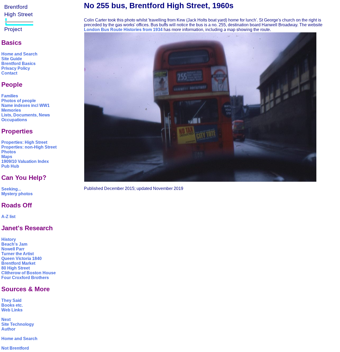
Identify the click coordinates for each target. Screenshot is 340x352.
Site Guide (11, 59)
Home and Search (19, 54)
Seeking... (11, 189)
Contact (9, 73)
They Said (11, 300)
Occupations (14, 120)
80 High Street (15, 268)
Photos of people (18, 100)
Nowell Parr (12, 249)
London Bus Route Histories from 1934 (123, 29)
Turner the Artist (17, 253)
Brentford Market (18, 263)
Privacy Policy (15, 68)
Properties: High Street (24, 142)
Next (6, 319)
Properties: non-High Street (29, 147)
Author (8, 329)
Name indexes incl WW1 (25, 105)
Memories (11, 110)
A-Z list (8, 216)
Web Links (12, 310)
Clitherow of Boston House (28, 273)
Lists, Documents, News (25, 115)
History (8, 239)
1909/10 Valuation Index (25, 161)
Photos (8, 152)
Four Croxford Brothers (25, 277)
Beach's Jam (14, 244)
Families (9, 96)
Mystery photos (17, 194)
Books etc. (12, 305)
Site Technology (17, 324)
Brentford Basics (18, 63)
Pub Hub (10, 166)
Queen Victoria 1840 (21, 258)
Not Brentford (15, 348)
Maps (6, 156)
